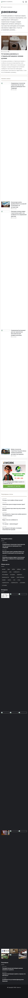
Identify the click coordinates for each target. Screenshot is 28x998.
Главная (4, 7)
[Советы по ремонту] (6, 1)
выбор (13, 569)
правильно (19, 574)
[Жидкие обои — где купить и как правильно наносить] (5, 951)
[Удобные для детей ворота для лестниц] (5, 832)
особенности (16, 571)
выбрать (19, 569)
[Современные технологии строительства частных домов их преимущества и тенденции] (5, 141)
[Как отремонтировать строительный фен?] (14, 652)
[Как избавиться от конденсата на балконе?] (14, 832)
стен (14, 579)
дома (24, 569)
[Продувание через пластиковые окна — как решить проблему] (23, 956)
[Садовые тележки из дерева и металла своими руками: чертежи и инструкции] (5, 595)
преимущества (5, 577)
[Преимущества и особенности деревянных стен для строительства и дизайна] (14, 956)
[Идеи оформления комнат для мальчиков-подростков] (23, 595)
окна (10, 571)
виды (8, 569)
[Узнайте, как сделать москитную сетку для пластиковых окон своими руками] (14, 714)
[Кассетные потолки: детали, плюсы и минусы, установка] (5, 771)
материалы (4, 571)
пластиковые (5, 574)
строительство (14, 582)
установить (22, 582)
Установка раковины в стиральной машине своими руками (12, 56)
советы (9, 579)
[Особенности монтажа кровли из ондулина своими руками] (23, 951)
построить (12, 574)
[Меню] (26, 2)
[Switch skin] (23, 2)
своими (3, 579)
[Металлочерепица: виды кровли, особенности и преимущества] (23, 714)
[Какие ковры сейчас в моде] (5, 956)
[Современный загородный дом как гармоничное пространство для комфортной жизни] (5, 388)
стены (18, 579)
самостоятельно (20, 577)
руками (12, 577)
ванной (3, 569)
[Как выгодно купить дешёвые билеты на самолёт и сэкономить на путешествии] (5, 204)
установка (4, 585)
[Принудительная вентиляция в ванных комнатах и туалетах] (14, 951)
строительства (5, 582)
